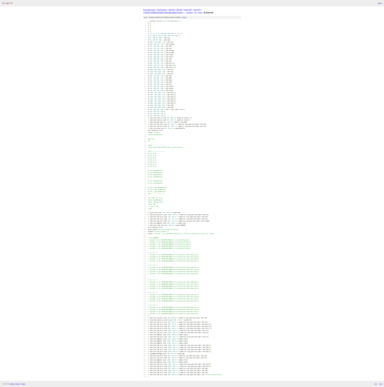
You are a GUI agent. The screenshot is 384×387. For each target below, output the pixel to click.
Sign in (380, 3)
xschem (189, 12)
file (184, 17)
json (380, 384)
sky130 (179, 10)
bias (200, 12)
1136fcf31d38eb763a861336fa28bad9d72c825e (163, 12)
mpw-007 (188, 10)
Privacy (17, 384)
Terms (23, 384)
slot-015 (197, 10)
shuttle (171, 10)
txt (375, 384)
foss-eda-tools (149, 10)
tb (196, 12)
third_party (162, 10)
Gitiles (12, 384)
